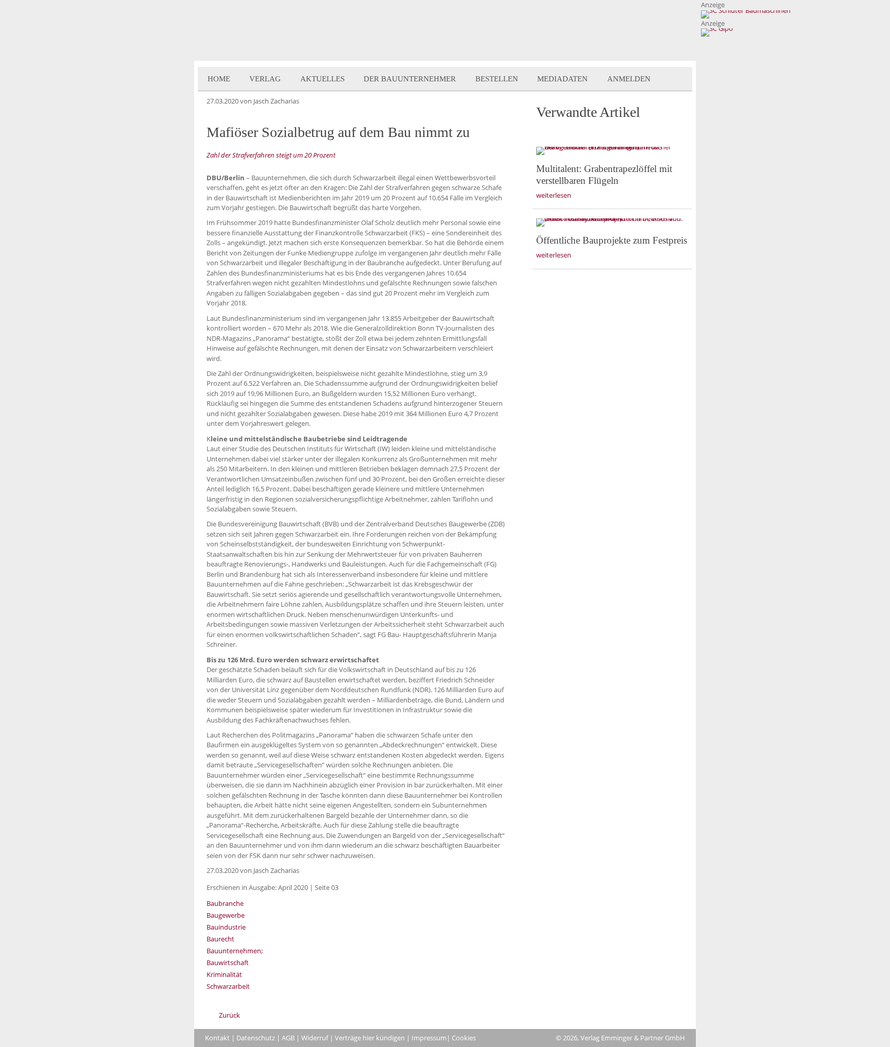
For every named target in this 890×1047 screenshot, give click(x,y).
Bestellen (496, 79)
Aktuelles (322, 79)
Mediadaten (562, 79)
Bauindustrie (226, 927)
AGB (288, 1037)
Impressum (429, 1037)
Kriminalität (224, 974)
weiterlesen (553, 195)
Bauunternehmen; (235, 950)
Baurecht (220, 938)
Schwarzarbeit (228, 986)
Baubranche (225, 903)
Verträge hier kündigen (370, 1037)
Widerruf (314, 1037)
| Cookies (461, 1037)
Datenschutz (255, 1037)
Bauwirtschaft (228, 962)
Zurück (229, 1015)
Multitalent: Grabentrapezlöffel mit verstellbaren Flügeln (604, 174)
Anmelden (629, 79)
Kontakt (217, 1037)
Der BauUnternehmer (410, 79)
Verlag (265, 79)
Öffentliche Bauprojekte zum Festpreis (611, 240)
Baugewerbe (226, 915)
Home (219, 79)
